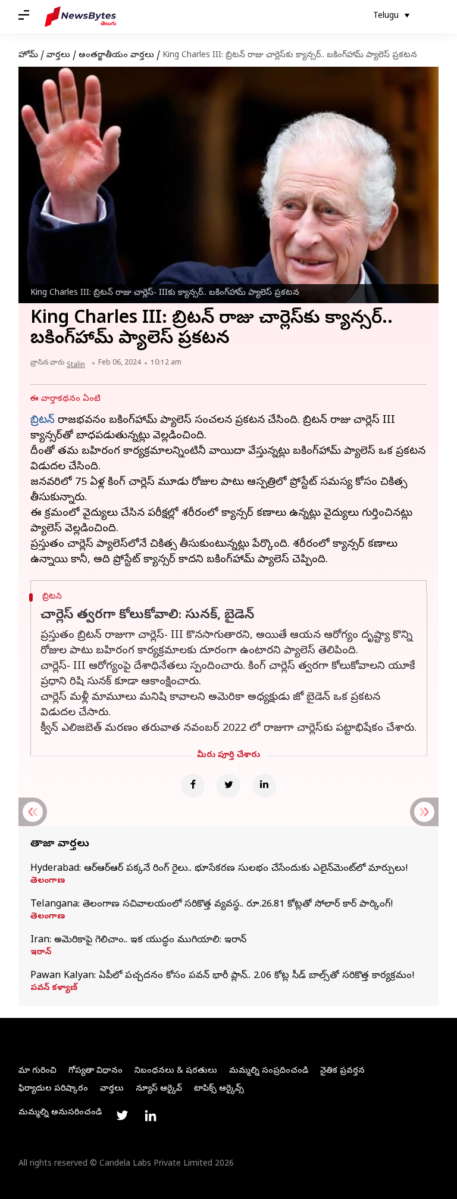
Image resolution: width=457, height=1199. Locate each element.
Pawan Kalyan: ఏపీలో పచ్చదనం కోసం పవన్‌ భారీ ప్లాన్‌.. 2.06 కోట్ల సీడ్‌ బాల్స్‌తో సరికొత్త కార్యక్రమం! (222, 976)
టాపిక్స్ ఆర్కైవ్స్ (219, 1089)
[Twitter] (228, 786)
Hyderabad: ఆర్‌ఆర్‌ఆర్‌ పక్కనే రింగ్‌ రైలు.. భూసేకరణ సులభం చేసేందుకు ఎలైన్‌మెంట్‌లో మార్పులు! (219, 869)
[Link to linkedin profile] (150, 1115)
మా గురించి (37, 1071)
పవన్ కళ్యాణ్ (53, 988)
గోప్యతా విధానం (95, 1071)
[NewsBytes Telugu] (80, 16)
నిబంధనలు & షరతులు (175, 1071)
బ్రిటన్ (42, 420)
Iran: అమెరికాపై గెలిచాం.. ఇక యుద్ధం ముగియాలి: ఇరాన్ (138, 940)
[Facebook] (193, 786)
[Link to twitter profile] (122, 1115)
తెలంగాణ (47, 881)
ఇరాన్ (40, 953)
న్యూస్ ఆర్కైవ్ (159, 1089)
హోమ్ (28, 55)
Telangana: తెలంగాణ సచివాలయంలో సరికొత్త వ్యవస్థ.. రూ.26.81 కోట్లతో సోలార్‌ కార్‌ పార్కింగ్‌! (211, 905)
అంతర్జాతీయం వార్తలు (116, 55)
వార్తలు (58, 55)
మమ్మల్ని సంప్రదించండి (268, 1071)
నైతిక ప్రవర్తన (342, 1071)
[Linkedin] (264, 786)
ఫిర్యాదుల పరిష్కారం (53, 1089)
